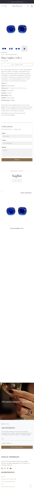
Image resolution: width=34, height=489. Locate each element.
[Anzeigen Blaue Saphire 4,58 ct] (24, 49)
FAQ (2, 484)
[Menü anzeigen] (2, 6)
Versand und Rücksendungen (8, 479)
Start (2, 54)
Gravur (3, 476)
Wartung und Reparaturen (8, 481)
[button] (5, 6)
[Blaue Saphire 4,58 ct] (17, 211)
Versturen (17, 159)
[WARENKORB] (32, 6)
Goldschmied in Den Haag (7, 486)
